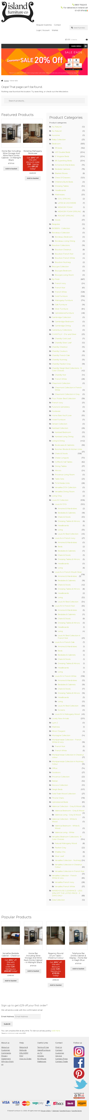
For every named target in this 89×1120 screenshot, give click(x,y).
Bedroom (56, 144)
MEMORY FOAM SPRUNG (69, 211)
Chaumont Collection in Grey (67, 394)
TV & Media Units (62, 483)
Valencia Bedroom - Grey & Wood (69, 810)
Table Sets (59, 479)
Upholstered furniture (64, 313)
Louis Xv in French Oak (65, 642)
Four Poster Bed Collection (64, 398)
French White (61, 292)
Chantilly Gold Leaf (63, 338)
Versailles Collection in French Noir (69, 871)
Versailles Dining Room (65, 491)
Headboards (60, 190)
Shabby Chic (60, 852)
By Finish (56, 279)
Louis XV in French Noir (65, 606)
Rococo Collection (60, 785)
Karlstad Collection (60, 428)
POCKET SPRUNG (66, 216)
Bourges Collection (60, 266)
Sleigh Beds (57, 789)
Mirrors (58, 470)
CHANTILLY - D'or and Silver (64, 334)
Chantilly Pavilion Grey (61, 364)
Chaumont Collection (61, 383)
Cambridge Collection (61, 317)
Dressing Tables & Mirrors (69, 521)
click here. (56, 1031)
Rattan (55, 781)
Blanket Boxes (61, 173)
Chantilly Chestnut (59, 347)
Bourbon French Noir (64, 254)
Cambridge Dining (63, 326)
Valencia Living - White (64, 832)
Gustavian (56, 411)
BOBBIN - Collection (61, 228)
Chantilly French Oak (61, 355)
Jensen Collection (59, 424)
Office (54, 768)
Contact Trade (61, 1061)
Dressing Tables (62, 186)
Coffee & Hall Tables (63, 462)
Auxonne (56, 135)
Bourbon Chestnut (63, 249)
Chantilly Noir (60, 375)
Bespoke (56, 224)
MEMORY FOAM (65, 207)
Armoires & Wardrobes (65, 165)
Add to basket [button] (11, 169)
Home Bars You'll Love (62, 415)
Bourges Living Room (64, 275)
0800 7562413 (81, 5)
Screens (61, 710)
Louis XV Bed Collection (68, 534)
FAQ (21, 1056)
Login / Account (42, 30)
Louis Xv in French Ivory (65, 538)
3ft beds (58, 148)
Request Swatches (44, 25)
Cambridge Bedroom (64, 321)
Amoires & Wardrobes (67, 508)
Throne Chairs (58, 798)
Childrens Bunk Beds (64, 182)
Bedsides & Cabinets (66, 513)
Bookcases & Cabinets (64, 445)
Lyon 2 (55, 723)
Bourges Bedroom (63, 271)
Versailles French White (65, 886)
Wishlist (55, 30)
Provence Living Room (65, 474)
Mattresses (60, 194)
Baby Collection (59, 139)
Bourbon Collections (61, 245)
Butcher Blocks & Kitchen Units (68, 449)
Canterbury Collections (62, 330)
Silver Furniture (61, 309)
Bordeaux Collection (61, 232)
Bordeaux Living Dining (65, 241)
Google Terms (77, 1111)
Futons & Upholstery (61, 407)
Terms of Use (43, 1047)
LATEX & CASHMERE (67, 203)
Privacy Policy (46, 1111)
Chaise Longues (62, 458)
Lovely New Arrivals (60, 718)
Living (60, 530)
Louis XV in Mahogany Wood (67, 714)
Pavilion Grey (60, 848)
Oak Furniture (61, 304)
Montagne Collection (61, 735)
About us (5, 1047)
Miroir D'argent (58, 731)
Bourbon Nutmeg (63, 262)
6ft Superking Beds (63, 161)
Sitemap (55, 1111)
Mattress (56, 727)
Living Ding (57, 496)
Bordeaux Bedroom (64, 237)
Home (6, 81)
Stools (57, 220)
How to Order (25, 1059)
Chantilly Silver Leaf (63, 343)
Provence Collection (61, 777)
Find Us (58, 1047)
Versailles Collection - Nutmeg (68, 860)
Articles (40, 1056)
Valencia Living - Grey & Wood (68, 815)
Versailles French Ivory (64, 882)
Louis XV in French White (65, 676)
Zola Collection (58, 900)
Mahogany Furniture (64, 300)
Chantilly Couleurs (59, 351)
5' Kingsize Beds (62, 156)
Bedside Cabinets (62, 169)
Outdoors (56, 772)
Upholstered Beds (60, 802)
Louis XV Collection (60, 500)
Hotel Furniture (58, 419)
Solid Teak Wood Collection (64, 794)
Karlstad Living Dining (64, 436)
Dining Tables (61, 466)
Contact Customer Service (59, 1053)
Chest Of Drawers (62, 177)
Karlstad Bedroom (63, 432)
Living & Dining (58, 441)
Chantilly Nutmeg (59, 359)
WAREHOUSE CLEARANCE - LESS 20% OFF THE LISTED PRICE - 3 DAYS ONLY (67, 893)
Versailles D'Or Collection (65, 487)
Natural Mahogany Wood (66, 843)
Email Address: (7, 1016)
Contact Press (61, 1059)
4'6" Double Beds (62, 152)
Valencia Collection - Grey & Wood (66, 806)
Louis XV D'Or (61, 504)
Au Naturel (57, 127)
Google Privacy (65, 1111)
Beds (60, 546)
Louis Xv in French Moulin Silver (68, 572)
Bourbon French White (65, 258)
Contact (57, 25)
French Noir (60, 288)
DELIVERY (23, 1053)
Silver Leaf (59, 856)
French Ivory (60, 283)
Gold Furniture (61, 296)
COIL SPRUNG (64, 199)
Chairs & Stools (61, 453)
